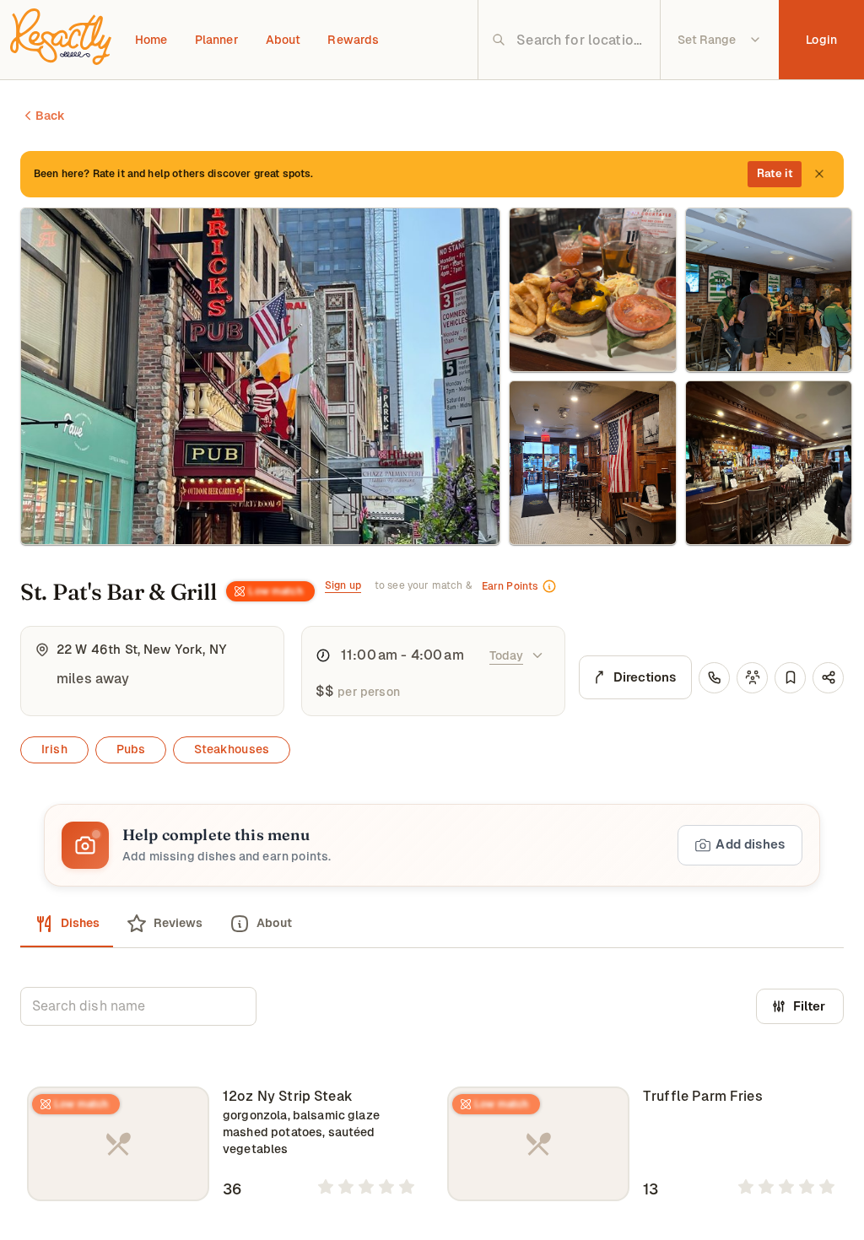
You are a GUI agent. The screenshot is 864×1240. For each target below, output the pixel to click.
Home (151, 39)
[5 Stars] (407, 1186)
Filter (809, 1006)
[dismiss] (819, 174)
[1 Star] (326, 1186)
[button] (432, 845)
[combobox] (582, 40)
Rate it (775, 173)
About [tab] (274, 923)
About (283, 39)
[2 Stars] (346, 1186)
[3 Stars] (366, 1186)
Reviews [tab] (178, 923)
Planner (217, 39)
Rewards (353, 39)
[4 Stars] (386, 1186)
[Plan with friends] (752, 677)
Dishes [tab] (80, 923)
